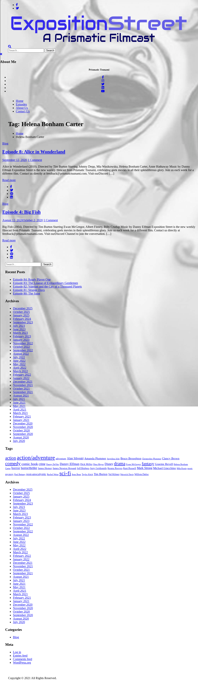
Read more (9, 180)
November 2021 (23, 385)
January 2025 (21, 315)
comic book (29, 464)
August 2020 (21, 437)
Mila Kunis (182, 468)
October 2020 (21, 430)
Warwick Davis (127, 474)
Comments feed (22, 659)
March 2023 (20, 332)
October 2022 (21, 346)
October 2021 (21, 388)
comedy (13, 463)
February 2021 (22, 416)
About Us (22, 107)
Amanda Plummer (95, 458)
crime (42, 464)
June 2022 (19, 360)
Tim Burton (101, 474)
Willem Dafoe (141, 474)
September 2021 (23, 392)
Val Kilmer (113, 474)
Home (19, 100)
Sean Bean (76, 474)
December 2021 (22, 381)
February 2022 (22, 374)
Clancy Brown (170, 458)
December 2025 (22, 308)
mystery (9, 474)
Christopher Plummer (151, 459)
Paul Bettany (20, 474)
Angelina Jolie (113, 459)
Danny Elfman (69, 464)
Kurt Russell (129, 468)
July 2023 (19, 325)
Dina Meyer (98, 464)
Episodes (21, 104)
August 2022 (21, 353)
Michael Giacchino (164, 468)
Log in (17, 652)
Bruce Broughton (130, 458)
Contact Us (23, 111)
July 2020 (19, 441)
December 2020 (22, 423)
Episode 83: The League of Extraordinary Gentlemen (45, 283)
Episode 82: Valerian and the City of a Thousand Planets (47, 286)
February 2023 (22, 336)
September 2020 (23, 434)
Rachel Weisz (53, 474)
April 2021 (19, 409)
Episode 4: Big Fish (21, 211)
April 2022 (19, 367)
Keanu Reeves (115, 468)
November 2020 (23, 427)
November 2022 (23, 343)
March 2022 (20, 371)
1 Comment (35, 160)
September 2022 (23, 350)
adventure (61, 458)
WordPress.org (22, 662)
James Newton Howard (64, 468)
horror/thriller (29, 468)
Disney (109, 464)
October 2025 (21, 312)
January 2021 (21, 420)
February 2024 (22, 318)
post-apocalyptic (36, 474)
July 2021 (19, 399)
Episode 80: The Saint (26, 293)
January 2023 (21, 339)
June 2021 (19, 402)
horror (15, 468)
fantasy (148, 463)
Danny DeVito (52, 464)
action (10, 457)
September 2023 (23, 322)
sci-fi (65, 473)
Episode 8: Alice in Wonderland (33, 151)
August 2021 (21, 395)
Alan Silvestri (75, 458)
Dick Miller (86, 464)
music (190, 468)
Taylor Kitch (87, 474)
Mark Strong (144, 468)
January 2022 (21, 378)
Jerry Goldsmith (98, 468)
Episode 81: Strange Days (29, 290)
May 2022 (19, 364)
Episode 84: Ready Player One (32, 279)
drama (119, 463)
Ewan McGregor (133, 464)
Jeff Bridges (83, 468)
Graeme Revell (164, 464)
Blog (5, 143)
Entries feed (20, 655)
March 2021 (20, 413)
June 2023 (19, 329)
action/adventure (36, 457)
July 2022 (19, 357)
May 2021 (19, 406)
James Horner (45, 468)
